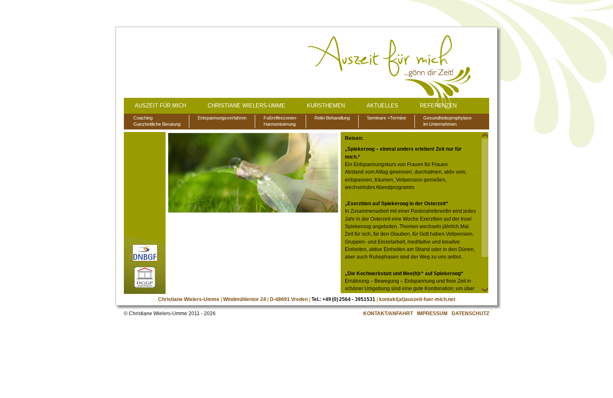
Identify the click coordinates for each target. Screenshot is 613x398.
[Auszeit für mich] (390, 72)
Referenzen (438, 105)
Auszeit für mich (160, 105)
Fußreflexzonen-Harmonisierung (280, 121)
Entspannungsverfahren (222, 117)
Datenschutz (470, 313)
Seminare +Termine (386, 117)
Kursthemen (326, 105)
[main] (414, 212)
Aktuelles (382, 105)
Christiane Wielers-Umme (246, 105)
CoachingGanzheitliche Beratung (157, 121)
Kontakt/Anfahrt (388, 313)
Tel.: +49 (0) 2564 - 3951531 (343, 299)
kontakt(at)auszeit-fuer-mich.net (417, 299)
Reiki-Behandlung (332, 117)
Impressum (432, 313)
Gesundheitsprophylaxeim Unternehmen (447, 121)
